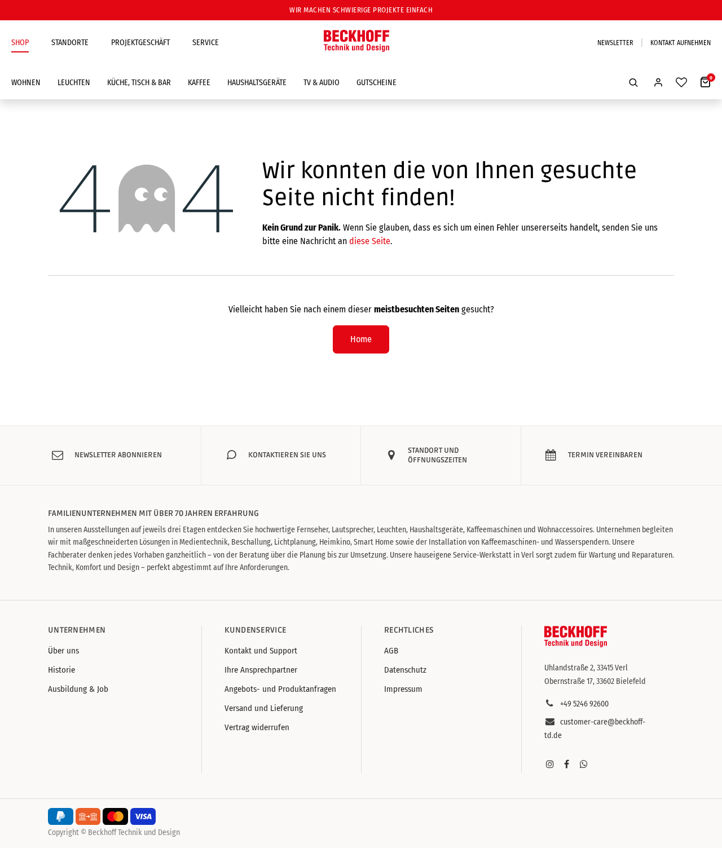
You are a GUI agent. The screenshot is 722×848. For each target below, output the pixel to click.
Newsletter (615, 43)
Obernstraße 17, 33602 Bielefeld (595, 681)
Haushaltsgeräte (257, 82)
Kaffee (199, 82)
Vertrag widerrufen (256, 727)
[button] (633, 82)
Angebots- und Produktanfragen (280, 689)
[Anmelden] (658, 82)
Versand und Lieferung (263, 708)
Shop (20, 42)
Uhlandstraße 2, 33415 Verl (586, 668)
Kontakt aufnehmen (680, 43)
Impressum (403, 689)
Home (361, 339)
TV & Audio (321, 82)
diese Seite (369, 241)
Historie (61, 670)
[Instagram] (550, 763)
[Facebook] (567, 764)
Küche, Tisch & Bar (139, 82)
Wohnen (26, 82)
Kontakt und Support (260, 651)
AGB (391, 651)
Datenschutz (405, 670)
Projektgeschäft (140, 42)
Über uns (63, 651)
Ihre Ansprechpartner (260, 670)
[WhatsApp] (584, 763)
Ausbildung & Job (78, 689)
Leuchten (74, 82)
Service (205, 42)
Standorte (70, 42)
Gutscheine (376, 82)
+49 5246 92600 (584, 704)
